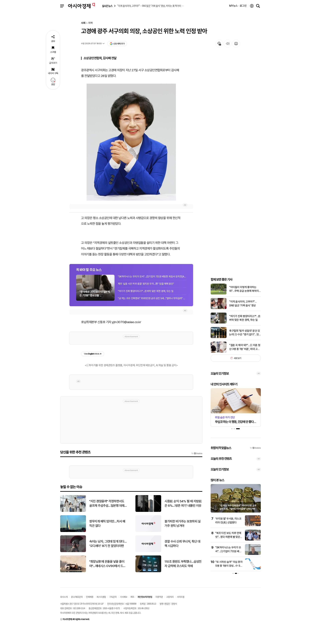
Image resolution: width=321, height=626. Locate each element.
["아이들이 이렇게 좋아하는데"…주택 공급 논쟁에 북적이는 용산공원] (219, 293)
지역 (90, 23)
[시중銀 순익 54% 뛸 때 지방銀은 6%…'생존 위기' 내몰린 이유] (148, 511)
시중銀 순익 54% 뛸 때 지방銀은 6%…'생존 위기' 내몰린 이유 (183, 503)
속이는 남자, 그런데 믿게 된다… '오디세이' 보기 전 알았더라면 (108, 544)
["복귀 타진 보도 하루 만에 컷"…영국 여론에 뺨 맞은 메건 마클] (253, 540)
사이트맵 (180, 596)
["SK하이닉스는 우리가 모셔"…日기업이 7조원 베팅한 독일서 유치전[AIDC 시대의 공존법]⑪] (253, 554)
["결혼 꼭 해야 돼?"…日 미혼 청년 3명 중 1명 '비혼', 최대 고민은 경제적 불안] (219, 352)
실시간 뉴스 (107, 6)
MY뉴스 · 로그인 (238, 5)
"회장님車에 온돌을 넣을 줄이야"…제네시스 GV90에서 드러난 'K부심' (107, 564)
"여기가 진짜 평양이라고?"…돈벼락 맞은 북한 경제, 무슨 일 (145, 291)
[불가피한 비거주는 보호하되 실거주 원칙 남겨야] (148, 531)
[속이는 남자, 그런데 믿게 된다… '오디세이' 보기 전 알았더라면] (73, 551)
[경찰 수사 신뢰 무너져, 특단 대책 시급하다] (148, 551)
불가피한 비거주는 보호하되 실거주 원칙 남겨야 (182, 523)
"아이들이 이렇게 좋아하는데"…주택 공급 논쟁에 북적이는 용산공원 (244, 289)
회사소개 (64, 596)
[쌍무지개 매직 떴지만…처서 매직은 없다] (73, 531)
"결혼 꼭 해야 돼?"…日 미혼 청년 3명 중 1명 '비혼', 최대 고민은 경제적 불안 (244, 347)
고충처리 (170, 596)
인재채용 (89, 596)
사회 (83, 23)
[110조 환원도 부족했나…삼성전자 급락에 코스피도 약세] (148, 571)
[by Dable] (196, 453)
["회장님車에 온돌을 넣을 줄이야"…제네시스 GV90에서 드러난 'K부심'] (73, 571)
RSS (132, 596)
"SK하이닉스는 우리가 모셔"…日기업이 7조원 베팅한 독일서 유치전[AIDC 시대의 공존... (152, 276)
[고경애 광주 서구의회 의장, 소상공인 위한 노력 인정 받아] (131, 142)
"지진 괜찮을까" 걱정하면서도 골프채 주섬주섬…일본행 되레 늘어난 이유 (106, 503)
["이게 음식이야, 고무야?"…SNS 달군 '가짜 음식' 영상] (219, 308)
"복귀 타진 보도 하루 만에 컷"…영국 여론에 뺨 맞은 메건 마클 (228, 536)
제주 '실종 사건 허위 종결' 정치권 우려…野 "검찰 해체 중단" (146, 283)
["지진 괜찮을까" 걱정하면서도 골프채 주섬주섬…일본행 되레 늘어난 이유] (73, 511)
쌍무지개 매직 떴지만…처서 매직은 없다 (107, 523)
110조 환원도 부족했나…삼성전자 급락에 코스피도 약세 (183, 564)
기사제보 (123, 596)
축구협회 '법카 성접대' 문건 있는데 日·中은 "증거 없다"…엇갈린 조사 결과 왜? (244, 332)
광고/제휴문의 (77, 596)
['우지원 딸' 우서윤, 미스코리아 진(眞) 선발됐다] (253, 525)
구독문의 (113, 596)
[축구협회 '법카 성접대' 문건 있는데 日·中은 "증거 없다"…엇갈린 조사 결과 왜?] (219, 337)
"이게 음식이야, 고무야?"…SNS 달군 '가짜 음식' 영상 (242, 303)
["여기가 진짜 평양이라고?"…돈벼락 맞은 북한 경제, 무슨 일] (219, 322)
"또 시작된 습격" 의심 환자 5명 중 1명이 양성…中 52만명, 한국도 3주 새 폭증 (228, 565)
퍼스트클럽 (101, 596)
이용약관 (159, 596)
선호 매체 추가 (119, 43)
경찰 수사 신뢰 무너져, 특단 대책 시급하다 (182, 544)
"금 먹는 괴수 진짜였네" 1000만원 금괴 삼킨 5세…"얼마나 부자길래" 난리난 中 (152, 298)
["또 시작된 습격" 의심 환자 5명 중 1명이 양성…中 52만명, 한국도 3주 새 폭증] (253, 568)
